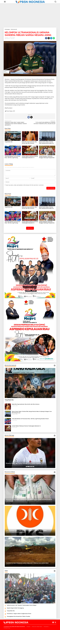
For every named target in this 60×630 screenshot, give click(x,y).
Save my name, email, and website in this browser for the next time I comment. (25, 185)
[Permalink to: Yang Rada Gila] (13, 136)
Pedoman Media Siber (37, 626)
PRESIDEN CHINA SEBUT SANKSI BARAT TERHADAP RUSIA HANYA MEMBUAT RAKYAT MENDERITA (16, 123)
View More (30, 228)
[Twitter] (31, 117)
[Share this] (46, 38)
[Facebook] (28, 117)
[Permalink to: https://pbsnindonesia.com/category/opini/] (54, 571)
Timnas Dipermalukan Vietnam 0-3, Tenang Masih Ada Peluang (23, 463)
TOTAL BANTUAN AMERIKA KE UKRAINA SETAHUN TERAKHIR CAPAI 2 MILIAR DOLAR (44, 122)
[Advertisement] (30, 15)
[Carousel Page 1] (26, 466)
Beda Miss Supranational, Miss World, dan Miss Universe (29, 142)
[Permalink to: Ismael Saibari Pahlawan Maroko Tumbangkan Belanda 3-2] (30, 150)
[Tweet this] (49, 38)
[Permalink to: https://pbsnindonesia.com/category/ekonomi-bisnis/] (54, 472)
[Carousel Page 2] (28, 466)
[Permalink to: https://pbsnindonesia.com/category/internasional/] (54, 365)
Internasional (7, 38)
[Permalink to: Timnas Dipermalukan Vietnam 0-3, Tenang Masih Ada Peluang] (30, 453)
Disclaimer (46, 626)
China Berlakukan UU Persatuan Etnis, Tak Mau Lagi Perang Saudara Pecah (12, 157)
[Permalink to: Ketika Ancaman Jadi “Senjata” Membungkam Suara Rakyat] (30, 588)
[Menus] (5, 1)
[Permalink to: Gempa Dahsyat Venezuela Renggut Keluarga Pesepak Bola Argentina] (47, 150)
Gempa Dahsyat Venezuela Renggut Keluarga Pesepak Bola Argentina (47, 157)
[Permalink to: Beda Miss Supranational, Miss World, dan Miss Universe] (30, 136)
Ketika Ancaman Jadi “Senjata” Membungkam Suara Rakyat (21, 605)
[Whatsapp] (54, 38)
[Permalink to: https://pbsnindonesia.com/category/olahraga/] (54, 435)
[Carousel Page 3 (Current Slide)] (30, 466)
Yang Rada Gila (8, 141)
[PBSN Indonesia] (30, 1)
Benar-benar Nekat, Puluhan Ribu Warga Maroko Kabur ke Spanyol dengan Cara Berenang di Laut (47, 142)
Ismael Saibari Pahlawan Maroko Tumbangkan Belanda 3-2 (30, 157)
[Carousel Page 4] (31, 466)
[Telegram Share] (51, 38)
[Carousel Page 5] (33, 466)
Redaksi (28, 626)
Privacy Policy (7, 627)
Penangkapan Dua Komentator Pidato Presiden (18, 616)
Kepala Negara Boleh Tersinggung (15, 608)
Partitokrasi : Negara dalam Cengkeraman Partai (19, 613)
